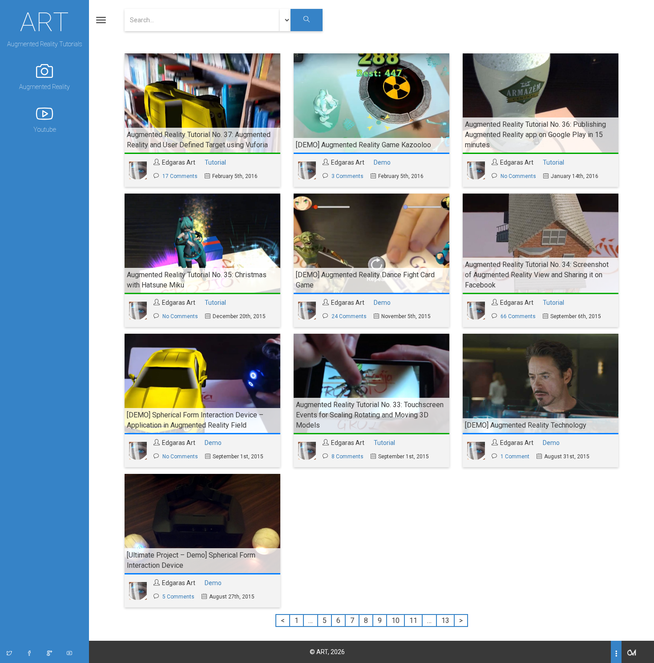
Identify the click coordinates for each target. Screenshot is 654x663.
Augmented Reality (44, 86)
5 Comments (178, 597)
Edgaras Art (178, 162)
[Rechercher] (307, 20)
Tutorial (215, 162)
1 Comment (515, 456)
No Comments (518, 176)
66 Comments (518, 316)
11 (413, 620)
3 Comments (347, 176)
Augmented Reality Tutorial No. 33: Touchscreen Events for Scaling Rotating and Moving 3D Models (370, 414)
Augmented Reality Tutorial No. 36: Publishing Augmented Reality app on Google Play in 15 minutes (535, 134)
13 (445, 620)
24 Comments (349, 316)
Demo (382, 162)
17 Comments (180, 176)
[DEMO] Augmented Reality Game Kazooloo (363, 145)
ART (44, 21)
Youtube (44, 129)
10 (396, 620)
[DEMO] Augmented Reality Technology (525, 425)
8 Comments (347, 456)
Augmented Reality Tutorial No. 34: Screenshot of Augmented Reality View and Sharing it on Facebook (537, 274)
